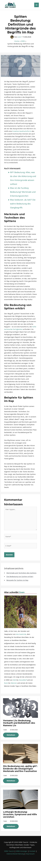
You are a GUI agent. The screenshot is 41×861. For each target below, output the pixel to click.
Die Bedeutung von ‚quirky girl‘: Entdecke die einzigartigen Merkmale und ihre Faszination (20, 768)
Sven (21, 592)
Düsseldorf (23, 680)
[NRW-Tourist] (10, 5)
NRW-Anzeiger (21, 851)
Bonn (6, 683)
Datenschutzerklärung (15, 854)
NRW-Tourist (9, 851)
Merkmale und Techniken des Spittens (21, 573)
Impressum (30, 854)
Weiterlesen (11, 735)
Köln (14, 680)
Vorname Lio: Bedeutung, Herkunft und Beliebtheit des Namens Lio (19, 723)
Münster (14, 683)
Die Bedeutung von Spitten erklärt (19, 576)
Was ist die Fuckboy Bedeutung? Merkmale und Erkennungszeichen (23, 192)
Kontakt (32, 851)
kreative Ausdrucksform (21, 131)
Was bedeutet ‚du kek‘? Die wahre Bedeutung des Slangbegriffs (22, 203)
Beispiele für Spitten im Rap (17, 580)
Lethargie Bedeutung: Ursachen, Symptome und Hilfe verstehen (20, 814)
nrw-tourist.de (21, 634)
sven (5, 730)
